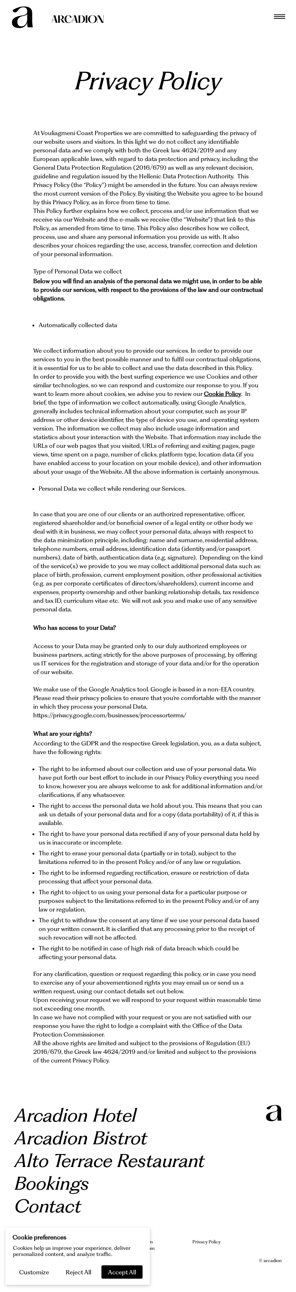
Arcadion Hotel (75, 1115)
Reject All (78, 1272)
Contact (47, 1206)
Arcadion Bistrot (80, 1138)
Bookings (51, 1183)
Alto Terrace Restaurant (109, 1160)
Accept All (122, 1272)
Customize (34, 1272)
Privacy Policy (206, 1241)
